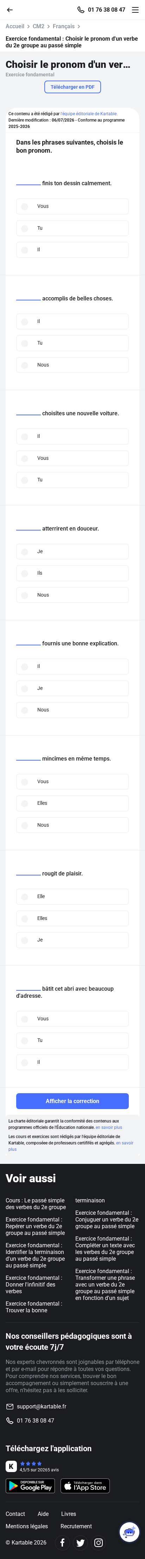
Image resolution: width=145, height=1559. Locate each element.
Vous (43, 206)
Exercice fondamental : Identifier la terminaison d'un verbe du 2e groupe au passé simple (35, 1255)
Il (38, 249)
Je (40, 551)
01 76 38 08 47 (106, 10)
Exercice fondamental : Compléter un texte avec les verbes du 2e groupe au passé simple (105, 1248)
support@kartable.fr (41, 1406)
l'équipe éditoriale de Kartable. (89, 113)
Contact (15, 1514)
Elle (41, 896)
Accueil (15, 26)
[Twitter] (80, 1543)
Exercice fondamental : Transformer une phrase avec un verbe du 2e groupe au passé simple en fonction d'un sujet (105, 1284)
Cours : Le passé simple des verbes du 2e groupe (36, 1204)
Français (64, 26)
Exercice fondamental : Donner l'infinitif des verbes (34, 1284)
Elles (42, 803)
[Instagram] (98, 1543)
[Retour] (13, 9)
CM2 (38, 26)
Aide (43, 1514)
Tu (40, 228)
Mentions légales (27, 1526)
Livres (68, 1514)
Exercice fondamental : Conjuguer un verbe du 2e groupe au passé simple (106, 1219)
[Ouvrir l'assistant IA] (129, 1532)
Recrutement (76, 1526)
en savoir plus (109, 1127)
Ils (39, 573)
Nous (43, 365)
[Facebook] (62, 1543)
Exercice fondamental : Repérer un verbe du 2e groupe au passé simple (35, 1226)
